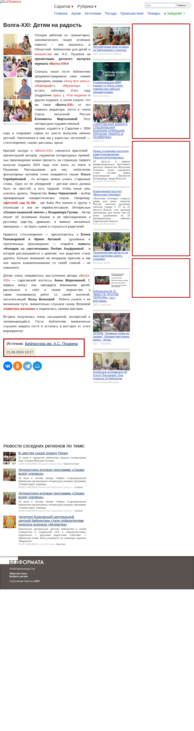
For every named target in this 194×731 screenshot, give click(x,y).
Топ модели (76, 95)
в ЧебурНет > (174, 13)
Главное (60, 13)
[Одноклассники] (17, 366)
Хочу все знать (76, 81)
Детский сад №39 (19, 203)
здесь (57, 95)
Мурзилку (71, 86)
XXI (69, 105)
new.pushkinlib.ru (19, 123)
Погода (111, 13)
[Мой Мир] (37, 366)
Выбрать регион (18, 576)
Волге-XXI (44, 150)
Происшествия (132, 13)
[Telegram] (27, 366)
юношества (43, 54)
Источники (93, 13)
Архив (76, 13)
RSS (37, 581)
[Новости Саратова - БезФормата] (10, 1)
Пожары (153, 13)
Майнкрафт (44, 86)
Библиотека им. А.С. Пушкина (51, 344)
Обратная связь (18, 573)
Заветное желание (19, 309)
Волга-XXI (58, 63)
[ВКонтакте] (7, 366)
